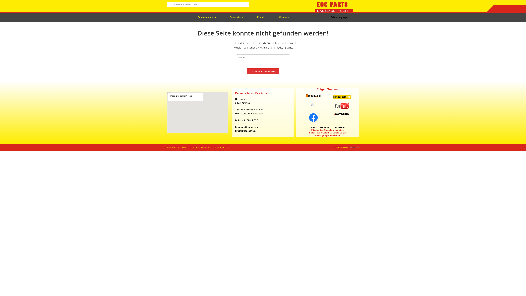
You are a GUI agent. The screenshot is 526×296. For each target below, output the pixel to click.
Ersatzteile (235, 17)
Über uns (284, 17)
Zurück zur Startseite (263, 71)
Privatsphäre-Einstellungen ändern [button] (327, 130)
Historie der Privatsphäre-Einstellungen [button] (327, 133)
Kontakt (261, 17)
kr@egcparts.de (249, 131)
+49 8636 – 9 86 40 (253, 109)
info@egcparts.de (249, 127)
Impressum (340, 127)
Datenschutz (325, 127)
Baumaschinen (205, 17)
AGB (312, 127)
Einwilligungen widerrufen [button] (327, 135)
